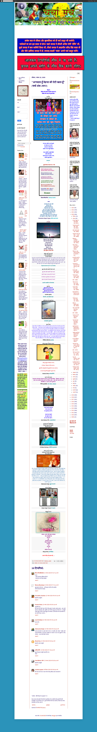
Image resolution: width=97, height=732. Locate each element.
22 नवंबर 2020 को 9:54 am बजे (50, 604)
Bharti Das (38, 641)
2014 (72, 406)
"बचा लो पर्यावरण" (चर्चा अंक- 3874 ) (76, 358)
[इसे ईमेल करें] (57, 561)
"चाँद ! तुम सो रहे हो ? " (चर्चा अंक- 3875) (76, 353)
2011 (72, 412)
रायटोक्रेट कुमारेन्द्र (48, 321)
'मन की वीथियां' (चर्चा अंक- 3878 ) (76, 340)
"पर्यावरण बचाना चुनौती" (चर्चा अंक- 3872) (76, 368)
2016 (72, 401)
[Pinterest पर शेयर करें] (62, 561)
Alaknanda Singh (39, 629)
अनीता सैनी (37, 650)
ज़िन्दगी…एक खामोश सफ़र (48, 296)
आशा (49, 201)
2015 (72, 403)
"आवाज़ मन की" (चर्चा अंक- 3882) (76, 316)
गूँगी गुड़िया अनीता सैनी (48, 250)
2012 (72, 410)
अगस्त (74, 376)
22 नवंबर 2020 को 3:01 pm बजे (50, 620)
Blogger (54, 715)
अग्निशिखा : (51, 551)
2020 (72, 214)
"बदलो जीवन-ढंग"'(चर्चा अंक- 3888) (76, 288)
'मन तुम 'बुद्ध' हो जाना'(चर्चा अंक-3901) (76, 222)
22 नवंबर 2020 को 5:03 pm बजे (48, 641)
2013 (72, 408)
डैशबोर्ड (71, 430)
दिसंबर (74, 216)
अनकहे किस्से (52, 420)
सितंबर (74, 374)
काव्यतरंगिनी (51, 373)
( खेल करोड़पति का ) (48, 255)
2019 (72, 395)
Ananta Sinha (38, 604)
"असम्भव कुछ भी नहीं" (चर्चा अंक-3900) (76, 227)
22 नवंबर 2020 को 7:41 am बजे (51, 585)
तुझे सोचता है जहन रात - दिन (49, 164)
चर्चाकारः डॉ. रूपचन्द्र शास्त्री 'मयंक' (41, 563)
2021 (72, 212)
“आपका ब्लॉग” (23, 396)
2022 (72, 209)
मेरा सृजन (53, 508)
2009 (72, 417)
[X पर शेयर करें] (60, 561)
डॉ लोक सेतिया (48, 256)
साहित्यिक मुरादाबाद (53, 447)
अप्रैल (74, 385)
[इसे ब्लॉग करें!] (58, 561)
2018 (72, 397)
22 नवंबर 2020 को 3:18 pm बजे (52, 629)
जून (73, 381)
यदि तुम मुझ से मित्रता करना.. (48, 343)
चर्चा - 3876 (75, 350)
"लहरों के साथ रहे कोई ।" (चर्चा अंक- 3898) (76, 235)
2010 (72, 414)
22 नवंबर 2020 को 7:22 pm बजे (48, 650)
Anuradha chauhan (40, 595)
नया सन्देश (72, 433)
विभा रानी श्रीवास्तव (39, 572)
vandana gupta (39, 669)
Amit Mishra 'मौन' (39, 660)
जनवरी (74, 392)
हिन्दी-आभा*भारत (54, 218)
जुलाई (74, 379)
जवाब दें (36, 580)
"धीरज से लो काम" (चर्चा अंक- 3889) (76, 283)
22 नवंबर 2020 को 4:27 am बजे (51, 572)
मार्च (74, 387)
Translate (22, 146)
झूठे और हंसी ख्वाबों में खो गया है (48, 269)
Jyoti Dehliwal (38, 620)
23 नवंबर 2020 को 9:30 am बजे (51, 660)
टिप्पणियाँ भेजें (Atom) (40, 707)
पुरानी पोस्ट (63, 705)
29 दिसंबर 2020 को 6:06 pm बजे (51, 669)
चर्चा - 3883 (75, 312)
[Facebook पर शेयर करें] (61, 561)
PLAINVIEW (43, 715)
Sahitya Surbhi (52, 197)
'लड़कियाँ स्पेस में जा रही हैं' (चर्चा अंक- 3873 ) (76, 363)
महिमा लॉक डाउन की (48, 253)
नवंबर (74, 218)
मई (73, 383)
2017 (72, 399)
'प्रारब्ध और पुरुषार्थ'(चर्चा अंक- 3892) (76, 271)
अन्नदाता (48, 222)
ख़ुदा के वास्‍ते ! (53, 484)
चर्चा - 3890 (75, 279)
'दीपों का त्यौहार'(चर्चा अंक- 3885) (76, 304)
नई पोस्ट (33, 705)
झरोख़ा (52, 340)
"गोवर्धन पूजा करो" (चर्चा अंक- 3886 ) (76, 299)
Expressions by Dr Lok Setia (48, 265)
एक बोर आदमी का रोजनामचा (48, 282)
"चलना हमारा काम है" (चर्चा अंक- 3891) (76, 276)
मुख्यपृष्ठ (48, 705)
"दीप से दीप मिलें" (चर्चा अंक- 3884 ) (76, 309)
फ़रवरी (74, 390)
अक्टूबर (74, 372)
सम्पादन (71, 431)
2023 (72, 207)
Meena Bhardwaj (39, 585)
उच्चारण (48, 160)
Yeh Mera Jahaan (52, 384)
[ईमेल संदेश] (54, 561)
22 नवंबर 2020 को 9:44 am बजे (53, 595)
